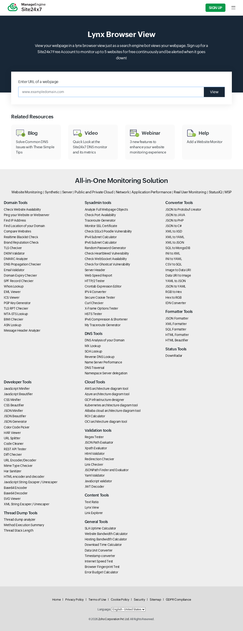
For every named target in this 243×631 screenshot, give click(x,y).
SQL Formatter (175, 329)
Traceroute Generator (100, 220)
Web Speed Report (98, 275)
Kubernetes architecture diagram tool (111, 405)
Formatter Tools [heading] (179, 311)
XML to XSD (173, 231)
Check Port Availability (100, 215)
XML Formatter (176, 324)
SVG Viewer (12, 499)
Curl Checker (94, 303)
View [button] (214, 92)
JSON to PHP (174, 220)
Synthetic (52, 192)
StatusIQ (215, 192)
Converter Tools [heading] (179, 202)
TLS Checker (13, 248)
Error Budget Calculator (101, 572)
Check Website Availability (22, 209)
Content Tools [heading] (97, 495)
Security (139, 599)
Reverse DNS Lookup (100, 357)
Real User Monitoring (190, 192)
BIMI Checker (13, 319)
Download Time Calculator (103, 545)
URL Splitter (12, 438)
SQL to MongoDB (177, 248)
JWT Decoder (94, 486)
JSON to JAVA (175, 215)
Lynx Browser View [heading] (121, 34)
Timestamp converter (100, 556)
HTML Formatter (177, 335)
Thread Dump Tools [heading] (20, 513)
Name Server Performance (103, 362)
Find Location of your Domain (24, 226)
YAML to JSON (175, 281)
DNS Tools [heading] (94, 333)
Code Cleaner (13, 443)
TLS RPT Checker (16, 308)
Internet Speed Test (99, 561)
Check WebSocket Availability (106, 259)
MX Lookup (93, 346)
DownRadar (173, 355)
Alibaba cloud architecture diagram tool (112, 411)
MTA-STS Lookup (16, 314)
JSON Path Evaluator (99, 442)
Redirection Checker (99, 459)
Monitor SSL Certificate (101, 226)
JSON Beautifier (15, 416)
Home (56, 599)
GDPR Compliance (178, 599)
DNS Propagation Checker (22, 264)
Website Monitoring (26, 192)
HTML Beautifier (176, 340)
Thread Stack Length (18, 530)
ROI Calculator (95, 416)
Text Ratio (92, 502)
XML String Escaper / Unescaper (26, 504)
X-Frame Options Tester (101, 308)
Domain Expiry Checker (20, 275)
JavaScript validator (98, 481)
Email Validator (14, 270)
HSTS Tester (93, 314)
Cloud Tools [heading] (95, 382)
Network (122, 192)
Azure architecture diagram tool (107, 394)
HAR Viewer (12, 433)
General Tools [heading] (96, 522)
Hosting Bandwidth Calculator (106, 539)
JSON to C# (173, 226)
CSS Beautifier (14, 405)
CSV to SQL (173, 264)
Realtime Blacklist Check (21, 237)
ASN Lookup (12, 325)
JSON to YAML (175, 286)
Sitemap (155, 599)
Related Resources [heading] (32, 117)
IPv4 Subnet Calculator (101, 237)
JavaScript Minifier (16, 388)
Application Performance (151, 192)
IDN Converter (175, 303)
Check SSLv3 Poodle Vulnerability (108, 231)
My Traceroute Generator (103, 325)
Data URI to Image (178, 275)
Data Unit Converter (98, 550)
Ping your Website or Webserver (26, 215)
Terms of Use (97, 599)
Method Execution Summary (24, 525)
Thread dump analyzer (19, 519)
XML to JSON (174, 242)
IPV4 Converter (95, 292)
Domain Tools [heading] (16, 202)
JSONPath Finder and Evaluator (107, 470)
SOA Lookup (93, 351)
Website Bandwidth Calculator (106, 534)
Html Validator (95, 453)
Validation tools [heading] (98, 430)
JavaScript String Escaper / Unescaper (30, 482)
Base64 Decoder (16, 493)
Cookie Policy (120, 599)
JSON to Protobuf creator (183, 209)
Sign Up (215, 8)
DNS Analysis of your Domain (105, 340)
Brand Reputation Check (21, 242)
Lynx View (92, 507)
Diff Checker (13, 454)
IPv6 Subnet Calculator (101, 242)
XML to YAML (174, 237)
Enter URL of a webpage (38, 81)
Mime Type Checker (18, 466)
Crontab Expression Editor (103, 286)
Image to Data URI (178, 270)
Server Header (95, 270)
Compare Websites (17, 231)
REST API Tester (15, 449)
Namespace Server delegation (106, 373)
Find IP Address (15, 220)
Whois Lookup (14, 286)
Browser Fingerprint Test (102, 567)
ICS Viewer (11, 297)
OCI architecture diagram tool (106, 421)
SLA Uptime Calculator (100, 528)
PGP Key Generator (17, 303)
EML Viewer (12, 292)
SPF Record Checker (18, 281)
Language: (104, 609)
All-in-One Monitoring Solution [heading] (121, 180)
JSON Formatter (176, 318)
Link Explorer (94, 513)
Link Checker (94, 464)
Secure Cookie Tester (100, 297)
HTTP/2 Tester (95, 281)
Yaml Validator (95, 475)
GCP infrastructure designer (104, 400)
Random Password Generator (105, 248)
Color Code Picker (16, 427)
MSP (228, 192)
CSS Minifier (12, 400)
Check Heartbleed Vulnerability (107, 253)
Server (67, 192)
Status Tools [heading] (176, 349)
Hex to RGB (173, 297)
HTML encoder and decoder (24, 476)
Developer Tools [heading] (18, 382)
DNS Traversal (94, 368)
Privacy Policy (74, 599)
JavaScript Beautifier (18, 394)
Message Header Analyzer (22, 330)
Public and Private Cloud (94, 192)
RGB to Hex (173, 292)
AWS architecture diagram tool (106, 388)
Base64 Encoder (15, 488)
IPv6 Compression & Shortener (106, 319)
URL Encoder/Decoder (20, 460)
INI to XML (172, 253)
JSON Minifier (13, 411)
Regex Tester (94, 437)
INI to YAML (173, 259)
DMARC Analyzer (16, 259)
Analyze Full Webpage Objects (106, 209)
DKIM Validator (14, 253)
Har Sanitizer (12, 471)
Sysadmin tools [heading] (98, 202)
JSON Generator (15, 421)
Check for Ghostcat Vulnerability (107, 264)
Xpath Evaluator (96, 448)
